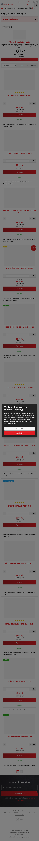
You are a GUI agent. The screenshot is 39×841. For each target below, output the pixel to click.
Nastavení (19, 428)
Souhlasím (19, 433)
